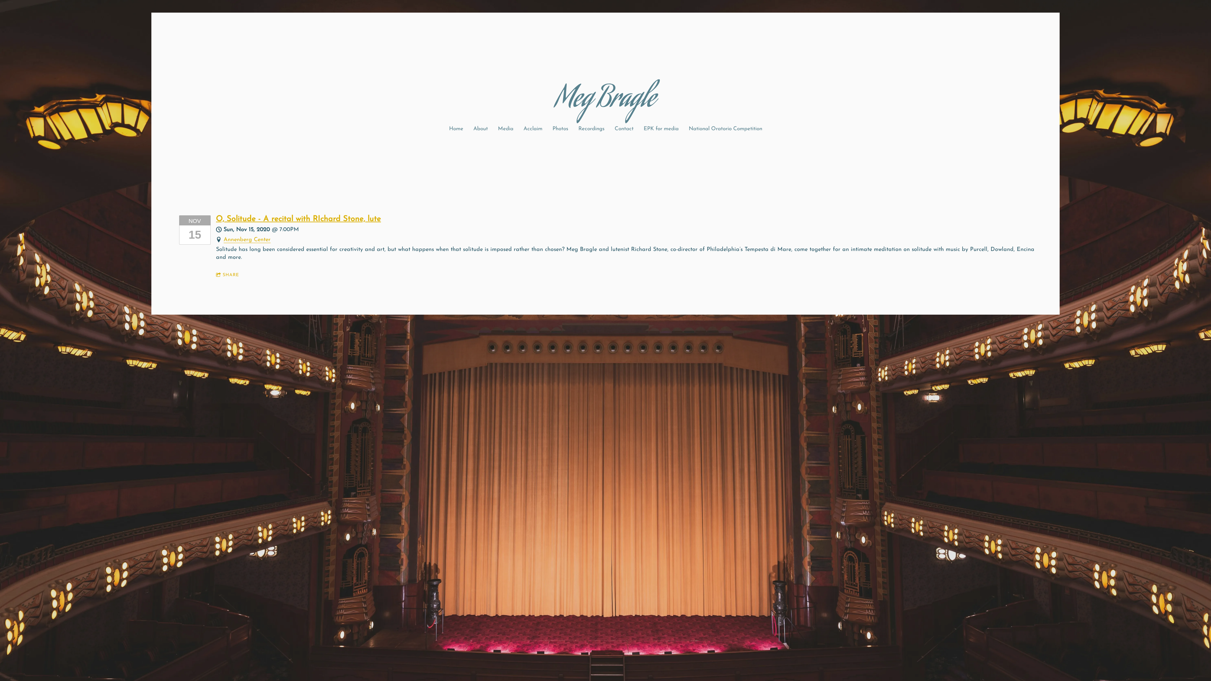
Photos (560, 128)
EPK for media (661, 128)
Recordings (591, 128)
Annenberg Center (247, 240)
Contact (624, 128)
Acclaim (533, 128)
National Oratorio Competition (725, 128)
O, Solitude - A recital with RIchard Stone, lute (298, 219)
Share (231, 275)
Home (456, 128)
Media (505, 128)
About (480, 128)
